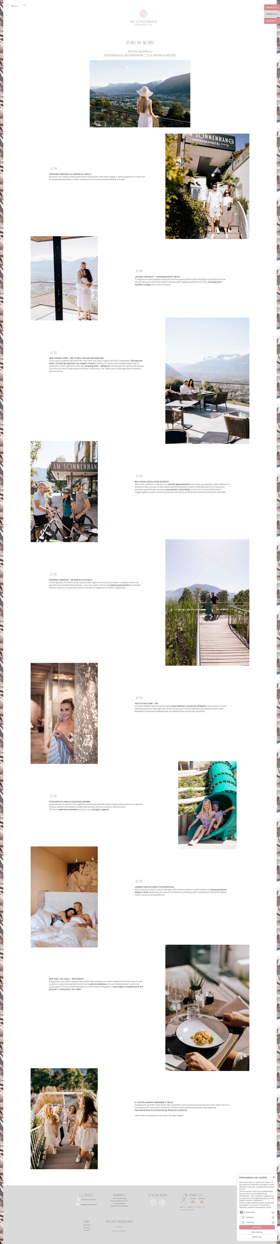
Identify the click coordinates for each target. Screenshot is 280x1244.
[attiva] (242, 1217)
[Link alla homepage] (143, 9)
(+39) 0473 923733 (88, 1200)
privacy (87, 1227)
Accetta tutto (257, 1227)
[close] (274, 1177)
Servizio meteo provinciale (187, 1209)
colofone (86, 1225)
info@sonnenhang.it (88, 1204)
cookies (87, 1230)
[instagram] (153, 1207)
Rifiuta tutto (257, 1237)
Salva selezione (257, 1232)
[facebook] (162, 1207)
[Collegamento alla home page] (143, 31)
